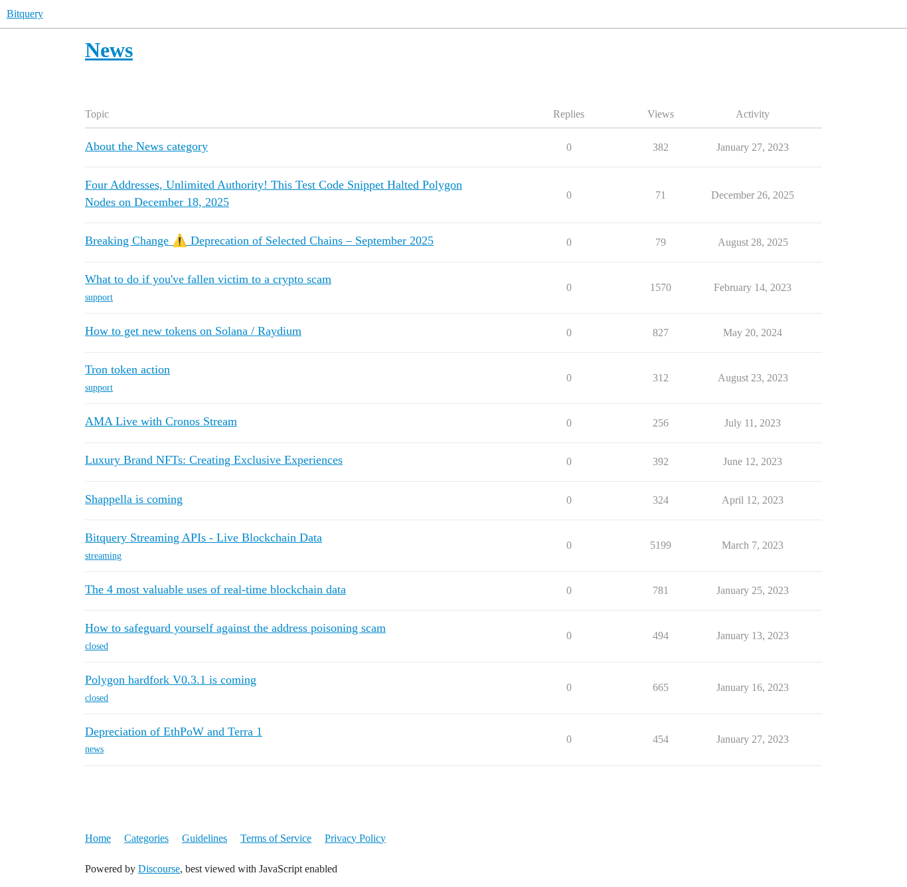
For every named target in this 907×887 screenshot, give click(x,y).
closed (96, 646)
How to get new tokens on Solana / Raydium (193, 331)
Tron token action (127, 369)
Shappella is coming (134, 499)
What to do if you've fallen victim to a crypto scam (208, 279)
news (94, 749)
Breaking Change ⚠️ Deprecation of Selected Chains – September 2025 (259, 240)
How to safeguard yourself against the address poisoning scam (235, 628)
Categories (146, 838)
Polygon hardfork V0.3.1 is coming (170, 679)
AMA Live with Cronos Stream (161, 421)
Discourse (159, 868)
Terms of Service (275, 838)
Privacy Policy (355, 838)
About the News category (146, 146)
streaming (103, 556)
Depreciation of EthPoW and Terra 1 (173, 731)
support (99, 297)
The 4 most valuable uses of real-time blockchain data (215, 589)
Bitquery (25, 13)
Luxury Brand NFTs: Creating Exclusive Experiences (214, 459)
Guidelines (204, 838)
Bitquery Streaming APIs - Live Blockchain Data (203, 537)
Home (98, 838)
